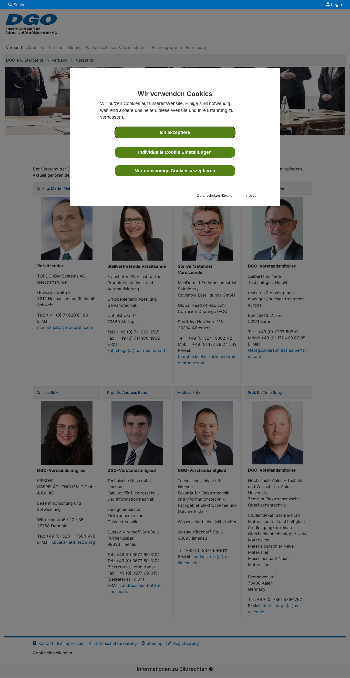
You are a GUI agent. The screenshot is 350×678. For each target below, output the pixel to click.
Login (336, 4)
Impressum (250, 195)
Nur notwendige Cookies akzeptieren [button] (175, 170)
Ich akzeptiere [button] (175, 132)
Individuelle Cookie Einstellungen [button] (175, 152)
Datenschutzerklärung (214, 195)
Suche (18, 4)
